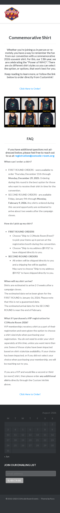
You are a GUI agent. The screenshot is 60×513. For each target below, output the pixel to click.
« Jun (6, 456)
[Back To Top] (51, 505)
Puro (52, 498)
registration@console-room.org (34, 155)
